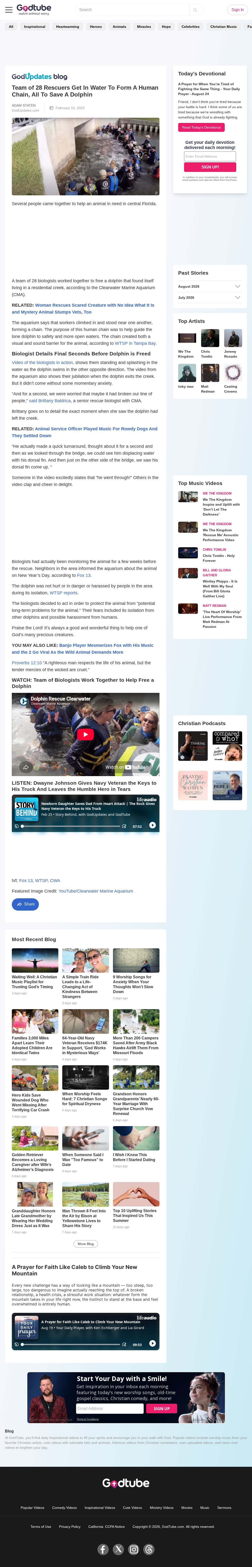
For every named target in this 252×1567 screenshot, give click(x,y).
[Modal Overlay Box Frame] (126, 783)
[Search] (195, 10)
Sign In (238, 10)
